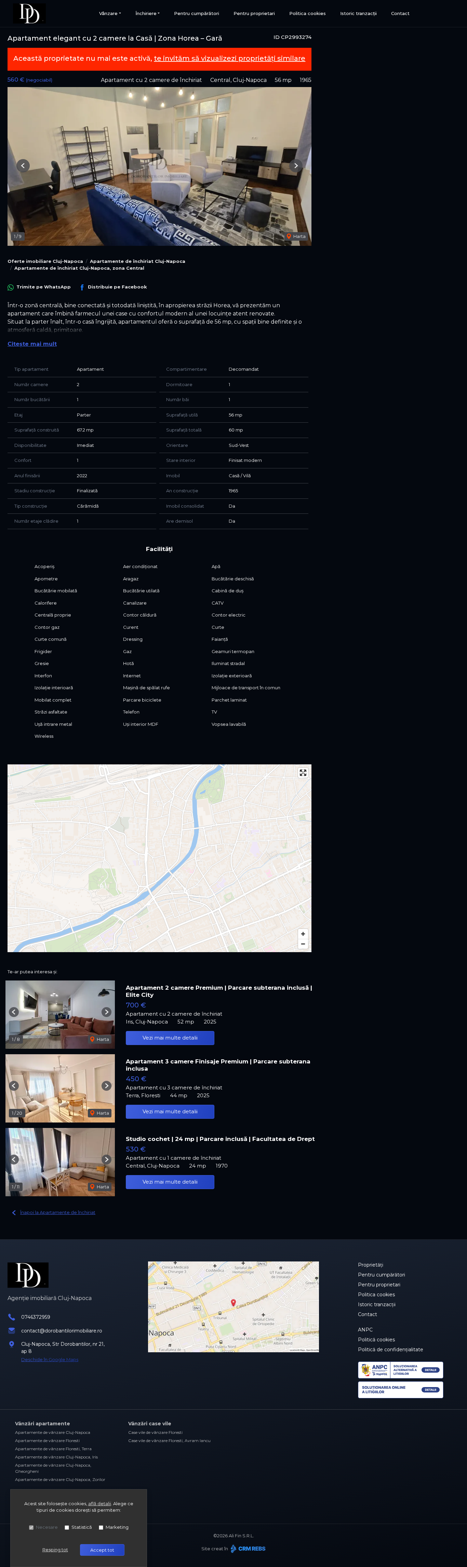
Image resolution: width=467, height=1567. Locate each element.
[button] (23, 165)
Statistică (81, 1527)
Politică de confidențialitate (390, 1349)
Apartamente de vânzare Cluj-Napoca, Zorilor (60, 1479)
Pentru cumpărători (196, 13)
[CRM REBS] (247, 1548)
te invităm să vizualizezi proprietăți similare (229, 58)
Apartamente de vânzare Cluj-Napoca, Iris (56, 1456)
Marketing (117, 1527)
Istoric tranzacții (358, 13)
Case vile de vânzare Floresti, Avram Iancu (169, 1440)
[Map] (159, 858)
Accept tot (102, 1550)
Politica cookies (307, 13)
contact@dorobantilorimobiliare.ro (61, 1331)
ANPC (365, 1330)
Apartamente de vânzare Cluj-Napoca (52, 1432)
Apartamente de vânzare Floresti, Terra (53, 1448)
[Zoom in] (303, 934)
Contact (400, 13)
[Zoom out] (303, 944)
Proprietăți (370, 1265)
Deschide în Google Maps (49, 1359)
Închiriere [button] (146, 13)
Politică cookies (376, 1340)
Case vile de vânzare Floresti (155, 1432)
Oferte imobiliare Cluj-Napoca (45, 261)
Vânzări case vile (149, 1424)
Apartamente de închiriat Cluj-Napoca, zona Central (79, 268)
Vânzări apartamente (42, 1424)
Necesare (47, 1527)
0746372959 (35, 1317)
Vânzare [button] (108, 13)
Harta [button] (299, 236)
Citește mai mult (32, 344)
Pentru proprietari (254, 13)
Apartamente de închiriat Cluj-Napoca (137, 261)
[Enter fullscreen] (303, 773)
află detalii (99, 1503)
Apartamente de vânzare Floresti (47, 1440)
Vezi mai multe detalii (170, 1037)
